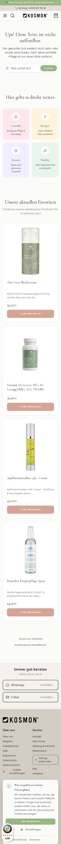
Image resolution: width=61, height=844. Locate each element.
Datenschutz (10, 760)
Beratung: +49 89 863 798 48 (32, 8)
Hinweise (38, 773)
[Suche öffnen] (12, 15)
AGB (5, 750)
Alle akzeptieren (30, 821)
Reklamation (40, 750)
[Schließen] (58, 3)
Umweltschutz (11, 746)
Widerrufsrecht (11, 765)
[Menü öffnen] (5, 15)
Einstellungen (33, 830)
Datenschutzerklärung (16, 839)
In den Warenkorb (30, 314)
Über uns (8, 736)
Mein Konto (39, 741)
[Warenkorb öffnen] (56, 15)
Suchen (48, 68)
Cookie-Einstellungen (17, 771)
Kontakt (37, 736)
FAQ (35, 768)
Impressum (34, 839)
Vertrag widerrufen (45, 759)
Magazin (8, 741)
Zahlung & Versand (43, 746)
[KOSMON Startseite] (35, 16)
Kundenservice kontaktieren (30, 644)
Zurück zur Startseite (30, 638)
